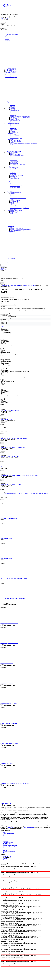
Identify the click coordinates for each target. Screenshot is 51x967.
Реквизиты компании (8, 842)
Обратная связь (3, 20)
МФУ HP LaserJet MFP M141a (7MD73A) (9, 743)
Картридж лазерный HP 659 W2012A (8, 703)
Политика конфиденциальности (10, 845)
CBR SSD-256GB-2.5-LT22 (6, 419)
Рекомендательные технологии (10, 847)
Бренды (5, 850)
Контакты (5, 6)
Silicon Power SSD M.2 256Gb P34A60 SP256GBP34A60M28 (13, 438)
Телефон (2, 24)
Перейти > (2, 326)
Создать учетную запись (8, 833)
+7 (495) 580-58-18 (4, 18)
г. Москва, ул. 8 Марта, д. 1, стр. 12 (11, 860)
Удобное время (3, 25)
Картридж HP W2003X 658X (6, 683)
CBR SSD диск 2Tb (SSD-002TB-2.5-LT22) (9, 456)
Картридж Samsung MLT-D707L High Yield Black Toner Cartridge (14, 783)
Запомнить (4, 284)
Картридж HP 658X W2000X (6, 763)
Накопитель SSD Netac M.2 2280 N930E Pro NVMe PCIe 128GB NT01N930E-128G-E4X (19, 475)
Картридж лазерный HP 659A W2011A (9, 643)
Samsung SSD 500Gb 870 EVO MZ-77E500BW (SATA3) (12, 447)
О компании (5, 4)
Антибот (2, 27)
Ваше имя (2, 23)
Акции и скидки (6, 848)
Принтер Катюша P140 (5, 803)
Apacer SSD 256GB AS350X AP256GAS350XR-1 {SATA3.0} (13, 466)
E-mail (1, 280)
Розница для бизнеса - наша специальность (9, 1)
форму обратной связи (29, 827)
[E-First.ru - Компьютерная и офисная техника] (7, 13)
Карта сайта (6, 844)
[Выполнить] (22, 278)
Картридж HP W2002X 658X (6, 663)
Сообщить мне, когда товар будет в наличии (11, 303)
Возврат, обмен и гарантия (9, 851)
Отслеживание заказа (5, 278)
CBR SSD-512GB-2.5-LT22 (6, 428)
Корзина (2, 268)
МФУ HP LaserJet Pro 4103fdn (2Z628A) (9, 723)
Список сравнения (7, 836)
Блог (4, 852)
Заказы (4, 834)
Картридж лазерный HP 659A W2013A (9, 623)
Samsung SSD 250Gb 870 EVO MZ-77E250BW (10, 484)
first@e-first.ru (6, 858)
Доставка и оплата (7, 5)
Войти (4, 832)
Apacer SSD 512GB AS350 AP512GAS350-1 (9, 410)
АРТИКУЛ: (2, 296)
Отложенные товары (8, 835)
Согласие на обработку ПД (9, 846)
